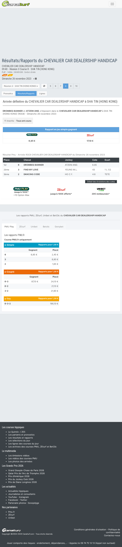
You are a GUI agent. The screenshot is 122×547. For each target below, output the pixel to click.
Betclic (46, 226)
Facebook (13, 500)
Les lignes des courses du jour (23, 443)
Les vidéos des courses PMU (22, 458)
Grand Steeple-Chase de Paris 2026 (26, 470)
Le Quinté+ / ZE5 (16, 432)
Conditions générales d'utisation (90, 529)
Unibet (34, 226)
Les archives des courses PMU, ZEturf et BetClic (32, 446)
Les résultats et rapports (20, 437)
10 (76, 86)
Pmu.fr (11, 512)
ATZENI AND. (71, 165)
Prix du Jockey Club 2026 (21, 479)
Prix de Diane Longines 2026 (22, 482)
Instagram (24, 497)
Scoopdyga (33, 503)
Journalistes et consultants (21, 494)
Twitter (23, 500)
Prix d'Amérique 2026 (18, 476)
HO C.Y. (69, 174)
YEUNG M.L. (71, 169)
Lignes (42, 93)
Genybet (59, 226)
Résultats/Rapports (26, 93)
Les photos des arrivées (20, 461)
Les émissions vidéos (18, 455)
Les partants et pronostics (21, 434)
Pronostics (8, 93)
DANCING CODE (32, 174)
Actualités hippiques (18, 491)
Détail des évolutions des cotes (101, 181)
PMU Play (9, 226)
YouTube (12, 497)
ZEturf (22, 226)
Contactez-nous (112, 535)
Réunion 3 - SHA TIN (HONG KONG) (20, 86)
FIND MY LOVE (31, 169)
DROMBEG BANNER (34, 165)
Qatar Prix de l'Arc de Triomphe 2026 (26, 473)
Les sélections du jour (19, 440)
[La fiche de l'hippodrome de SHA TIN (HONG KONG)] (44, 86)
